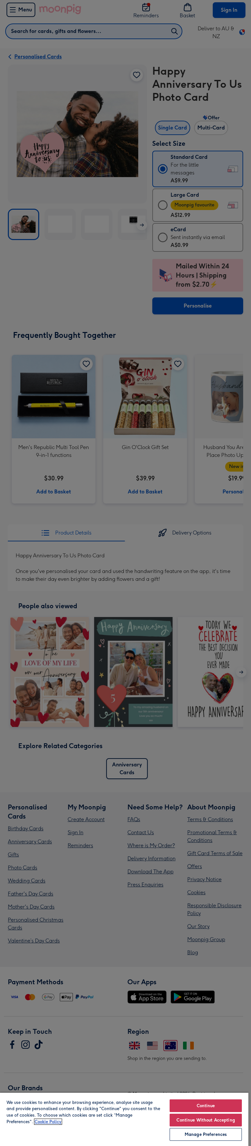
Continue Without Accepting (205, 1120)
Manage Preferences (206, 1134)
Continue (206, 1105)
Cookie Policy (48, 1121)
